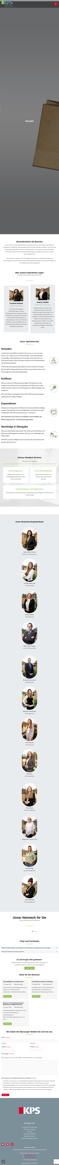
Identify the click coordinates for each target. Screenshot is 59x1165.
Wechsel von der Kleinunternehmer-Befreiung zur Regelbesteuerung (13, 1003)
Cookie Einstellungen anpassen (29, 1138)
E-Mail (34, 1047)
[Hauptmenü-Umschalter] (55, 3)
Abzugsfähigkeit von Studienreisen (13, 981)
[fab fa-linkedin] (14, 330)
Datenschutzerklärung (29, 1134)
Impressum (29, 1131)
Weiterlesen (7, 996)
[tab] (29, 948)
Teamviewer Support (29, 1136)
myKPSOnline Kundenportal (29, 1127)
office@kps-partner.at (30, 1155)
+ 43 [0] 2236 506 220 (30, 1157)
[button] (3, 1161)
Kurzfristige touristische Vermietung (42, 981)
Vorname (4, 1043)
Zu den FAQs (29, 968)
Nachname (32, 1043)
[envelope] (17, 330)
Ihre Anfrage (8, 1053)
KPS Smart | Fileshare (29, 1129)
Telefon (6, 1047)
